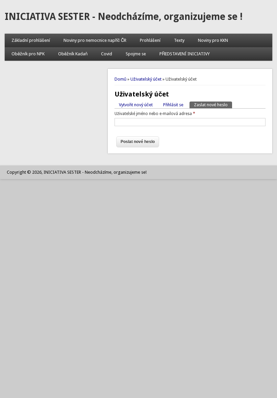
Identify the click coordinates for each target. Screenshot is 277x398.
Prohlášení (150, 40)
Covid (106, 53)
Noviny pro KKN (213, 40)
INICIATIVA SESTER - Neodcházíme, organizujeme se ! (124, 16)
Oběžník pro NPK (28, 53)
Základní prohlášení (30, 40)
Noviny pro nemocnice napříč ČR (95, 40)
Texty (179, 40)
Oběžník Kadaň (72, 53)
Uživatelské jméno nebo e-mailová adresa (155, 113)
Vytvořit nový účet (136, 104)
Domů (120, 79)
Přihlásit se (173, 104)
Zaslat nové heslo (213, 104)
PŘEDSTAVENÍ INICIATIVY (184, 53)
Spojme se (136, 53)
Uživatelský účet (145, 79)
